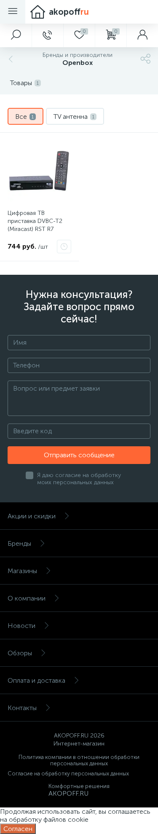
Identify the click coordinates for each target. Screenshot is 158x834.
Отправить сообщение (79, 455)
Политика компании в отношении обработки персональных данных (79, 760)
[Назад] (9, 59)
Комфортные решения (79, 786)
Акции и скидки (32, 516)
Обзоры (20, 653)
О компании (27, 598)
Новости (21, 626)
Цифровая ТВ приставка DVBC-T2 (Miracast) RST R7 (35, 221)
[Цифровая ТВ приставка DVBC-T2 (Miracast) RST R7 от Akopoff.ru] (39, 172)
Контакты (22, 708)
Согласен (17, 829)
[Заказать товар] (64, 246)
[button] (16, 35)
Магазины (22, 571)
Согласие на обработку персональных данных (68, 773)
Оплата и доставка (36, 680)
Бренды (19, 543)
